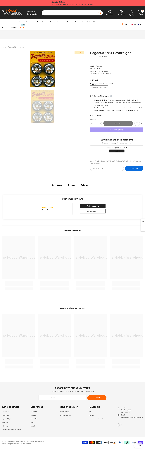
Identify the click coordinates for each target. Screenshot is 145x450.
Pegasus (99, 66)
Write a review (93, 206)
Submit (97, 398)
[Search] (72, 12)
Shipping (71, 185)
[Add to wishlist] (137, 123)
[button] (94, 56)
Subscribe (134, 168)
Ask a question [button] (93, 211)
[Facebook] (120, 425)
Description (57, 185)
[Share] (141, 123)
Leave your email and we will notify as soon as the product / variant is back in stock (115, 162)
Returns (84, 185)
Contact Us (32, 14)
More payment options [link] (116, 133)
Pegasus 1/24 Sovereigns (110, 52)
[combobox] (69, 12)
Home (4, 47)
